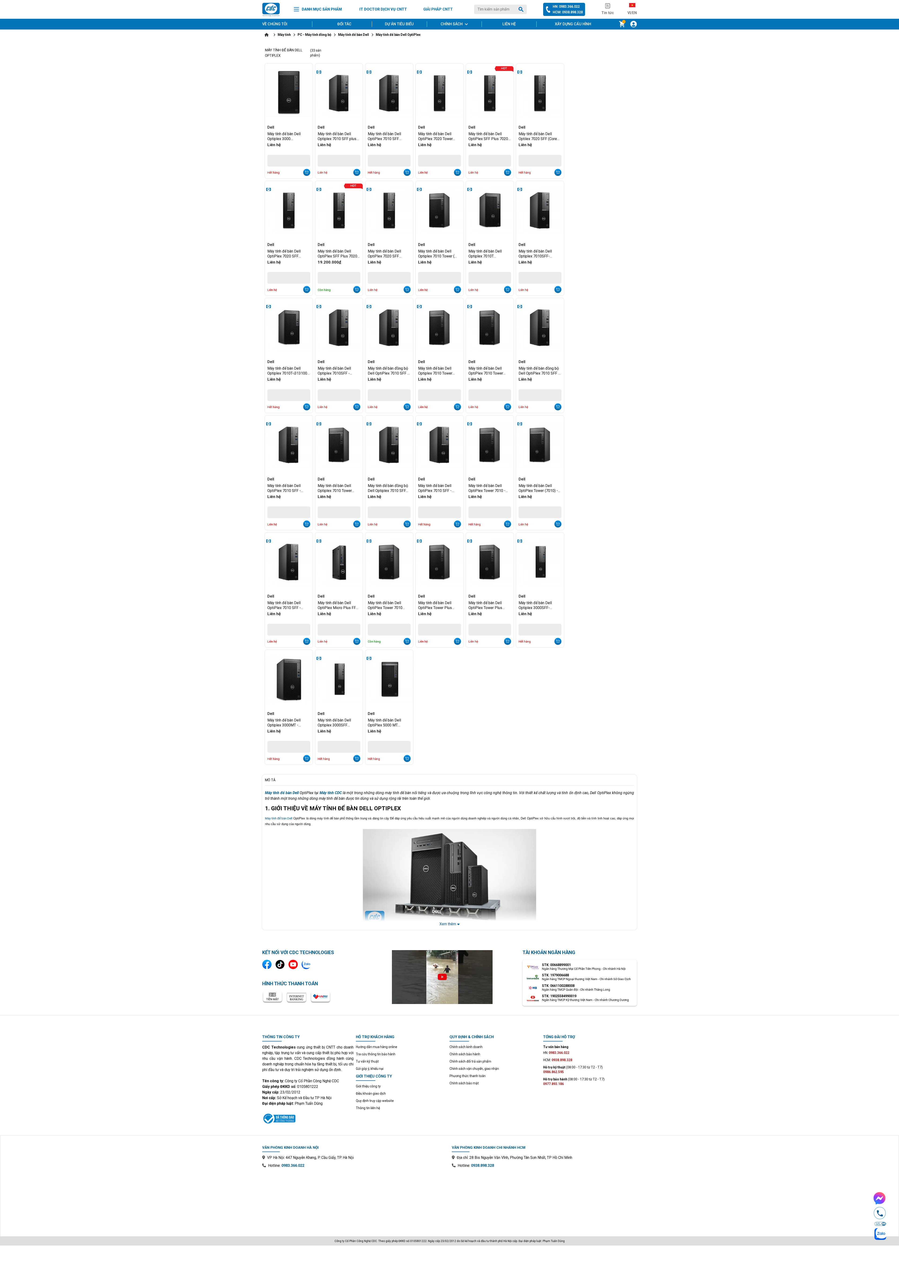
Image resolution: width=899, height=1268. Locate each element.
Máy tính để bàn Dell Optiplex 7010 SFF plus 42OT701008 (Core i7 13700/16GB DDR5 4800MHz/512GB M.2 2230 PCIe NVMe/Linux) (338, 136)
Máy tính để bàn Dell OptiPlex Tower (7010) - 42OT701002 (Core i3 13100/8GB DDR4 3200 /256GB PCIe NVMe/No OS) (538, 488)
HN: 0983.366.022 (566, 6)
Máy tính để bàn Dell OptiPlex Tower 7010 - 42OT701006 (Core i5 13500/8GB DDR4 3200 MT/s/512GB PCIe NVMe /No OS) (489, 488)
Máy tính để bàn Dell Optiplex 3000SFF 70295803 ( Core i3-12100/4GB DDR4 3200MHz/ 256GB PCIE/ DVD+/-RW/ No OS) (338, 722)
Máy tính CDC (331, 793)
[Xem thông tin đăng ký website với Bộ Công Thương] (308, 1118)
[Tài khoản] (633, 24)
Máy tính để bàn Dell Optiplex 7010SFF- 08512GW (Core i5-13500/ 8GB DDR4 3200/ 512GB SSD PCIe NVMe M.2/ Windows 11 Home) (539, 253)
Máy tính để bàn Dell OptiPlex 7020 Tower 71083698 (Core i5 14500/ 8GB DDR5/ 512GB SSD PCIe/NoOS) (438, 136)
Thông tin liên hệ (368, 1108)
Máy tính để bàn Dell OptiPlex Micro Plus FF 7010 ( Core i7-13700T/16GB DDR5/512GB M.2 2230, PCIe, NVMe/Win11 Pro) (338, 605)
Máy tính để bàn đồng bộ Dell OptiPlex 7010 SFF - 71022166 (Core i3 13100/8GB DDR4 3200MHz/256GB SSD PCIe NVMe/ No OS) (539, 370)
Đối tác (344, 24)
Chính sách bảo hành (465, 1054)
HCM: (557, 1060)
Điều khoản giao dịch (371, 1093)
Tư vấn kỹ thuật (367, 1061)
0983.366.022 (292, 1165)
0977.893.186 (553, 1084)
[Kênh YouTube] (293, 964)
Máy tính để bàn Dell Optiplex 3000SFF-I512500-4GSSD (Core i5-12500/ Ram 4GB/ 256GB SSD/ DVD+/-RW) (540, 605)
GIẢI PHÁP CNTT (438, 9)
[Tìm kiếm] (521, 9)
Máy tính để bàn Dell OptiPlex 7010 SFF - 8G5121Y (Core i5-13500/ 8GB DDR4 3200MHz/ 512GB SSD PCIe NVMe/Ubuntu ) (288, 488)
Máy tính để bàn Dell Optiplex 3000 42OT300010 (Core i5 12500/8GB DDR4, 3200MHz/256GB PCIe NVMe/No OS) (286, 136)
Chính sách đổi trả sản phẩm (470, 1061)
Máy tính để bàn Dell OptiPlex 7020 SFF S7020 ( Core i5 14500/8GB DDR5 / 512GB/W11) (384, 253)
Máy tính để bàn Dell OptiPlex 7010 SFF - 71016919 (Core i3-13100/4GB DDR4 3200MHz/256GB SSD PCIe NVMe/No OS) (286, 605)
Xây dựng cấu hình (573, 24)
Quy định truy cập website (375, 1101)
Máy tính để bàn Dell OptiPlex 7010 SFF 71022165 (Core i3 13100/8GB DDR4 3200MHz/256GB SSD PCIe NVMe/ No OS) (386, 136)
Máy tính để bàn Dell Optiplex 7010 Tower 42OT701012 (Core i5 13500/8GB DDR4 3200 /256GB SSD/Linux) (437, 370)
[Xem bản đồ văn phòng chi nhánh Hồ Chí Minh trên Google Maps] (544, 1199)
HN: (556, 1053)
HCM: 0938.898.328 (568, 12)
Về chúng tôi (274, 24)
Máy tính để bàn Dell (278, 818)
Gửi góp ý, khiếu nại (369, 1069)
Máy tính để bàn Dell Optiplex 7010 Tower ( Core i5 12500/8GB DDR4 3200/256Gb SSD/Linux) (439, 253)
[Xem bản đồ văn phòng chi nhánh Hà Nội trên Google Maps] (354, 1199)
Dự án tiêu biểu (399, 24)
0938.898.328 (482, 1165)
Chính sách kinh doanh (466, 1047)
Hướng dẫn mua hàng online (376, 1047)
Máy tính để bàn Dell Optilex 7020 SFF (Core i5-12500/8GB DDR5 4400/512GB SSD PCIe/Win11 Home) (538, 136)
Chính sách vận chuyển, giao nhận (474, 1069)
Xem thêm (447, 924)
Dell (270, 127)
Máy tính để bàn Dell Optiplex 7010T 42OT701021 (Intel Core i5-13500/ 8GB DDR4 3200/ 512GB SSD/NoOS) (489, 253)
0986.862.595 (553, 1072)
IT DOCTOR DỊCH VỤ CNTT (383, 9)
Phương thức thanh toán (468, 1076)
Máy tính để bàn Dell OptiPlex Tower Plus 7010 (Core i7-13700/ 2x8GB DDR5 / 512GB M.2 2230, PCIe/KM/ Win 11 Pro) (438, 605)
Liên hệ (509, 24)
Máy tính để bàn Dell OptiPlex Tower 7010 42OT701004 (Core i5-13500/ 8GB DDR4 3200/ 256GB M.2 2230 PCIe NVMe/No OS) (388, 605)
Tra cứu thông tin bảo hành (375, 1054)
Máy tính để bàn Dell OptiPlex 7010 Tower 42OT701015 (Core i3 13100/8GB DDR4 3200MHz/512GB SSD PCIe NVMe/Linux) (487, 370)
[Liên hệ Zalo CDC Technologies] (306, 964)
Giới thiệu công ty (368, 1086)
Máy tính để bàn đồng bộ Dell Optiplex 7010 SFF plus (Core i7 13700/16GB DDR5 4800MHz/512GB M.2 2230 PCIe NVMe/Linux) (388, 488)
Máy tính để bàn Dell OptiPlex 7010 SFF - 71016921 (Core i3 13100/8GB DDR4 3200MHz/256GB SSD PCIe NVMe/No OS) (436, 488)
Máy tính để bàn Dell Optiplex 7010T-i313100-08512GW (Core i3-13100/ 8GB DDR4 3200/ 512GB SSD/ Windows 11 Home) (288, 370)
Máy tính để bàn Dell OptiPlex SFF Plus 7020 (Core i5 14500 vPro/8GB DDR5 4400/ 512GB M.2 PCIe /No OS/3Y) (338, 253)
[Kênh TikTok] (280, 964)
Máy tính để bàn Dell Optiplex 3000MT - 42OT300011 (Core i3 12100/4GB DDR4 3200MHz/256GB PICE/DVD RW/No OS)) (286, 722)
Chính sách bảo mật (464, 1083)
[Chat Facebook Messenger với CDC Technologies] (879, 1198)
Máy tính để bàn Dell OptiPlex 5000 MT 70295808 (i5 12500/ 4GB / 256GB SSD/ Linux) (389, 722)
